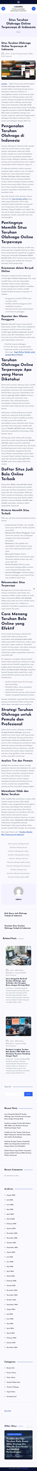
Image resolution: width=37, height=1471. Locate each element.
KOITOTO (25, 1468)
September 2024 (12, 1304)
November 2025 (12, 1238)
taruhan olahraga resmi (18, 869)
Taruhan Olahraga (16, 53)
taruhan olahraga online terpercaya (19, 866)
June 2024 (10, 1319)
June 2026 (10, 1204)
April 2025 (10, 1271)
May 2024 (10, 1323)
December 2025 (12, 1233)
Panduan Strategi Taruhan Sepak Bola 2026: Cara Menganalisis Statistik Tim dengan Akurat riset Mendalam (17, 1144)
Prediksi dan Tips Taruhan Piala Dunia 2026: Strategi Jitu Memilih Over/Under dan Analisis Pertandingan (17, 1135)
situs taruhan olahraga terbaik (19, 844)
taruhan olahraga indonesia (19, 858)
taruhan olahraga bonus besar (19, 851)
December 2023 (12, 1347)
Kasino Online (11, 1373)
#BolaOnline (10, 973)
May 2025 (10, 1266)
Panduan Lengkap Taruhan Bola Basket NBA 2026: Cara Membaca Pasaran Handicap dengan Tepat (17, 1126)
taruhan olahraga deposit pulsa (19, 855)
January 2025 (11, 1285)
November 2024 (12, 1295)
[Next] (31, 1426)
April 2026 (10, 1214)
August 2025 (11, 1252)
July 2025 (10, 1257)
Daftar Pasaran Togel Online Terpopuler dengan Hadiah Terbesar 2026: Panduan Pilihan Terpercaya (17, 1153)
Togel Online (11, 1392)
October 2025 (11, 1243)
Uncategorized (11, 1396)
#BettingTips (19, 970)
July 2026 (10, 1200)
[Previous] (27, 1426)
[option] (18, 1444)
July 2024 (10, 1314)
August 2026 (11, 1195)
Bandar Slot (11, 1368)
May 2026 (10, 1209)
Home (18, 32)
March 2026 (11, 1219)
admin (7, 53)
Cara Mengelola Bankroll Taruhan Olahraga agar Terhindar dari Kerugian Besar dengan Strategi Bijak (17, 1117)
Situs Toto (7, 1411)
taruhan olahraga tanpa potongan (19, 873)
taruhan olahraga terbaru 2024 (19, 877)
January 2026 (11, 1228)
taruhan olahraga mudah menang (19, 862)
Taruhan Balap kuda (13, 1382)
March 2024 (11, 1333)
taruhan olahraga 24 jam (19, 847)
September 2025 (12, 1247)
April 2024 (10, 1328)
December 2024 (12, 1290)
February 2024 (11, 1338)
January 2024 (11, 1342)
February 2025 (11, 1281)
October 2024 (11, 1300)
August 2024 (11, 1309)
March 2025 (11, 1276)
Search (7, 1087)
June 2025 (10, 1262)
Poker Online (11, 1377)
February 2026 (11, 1223)
